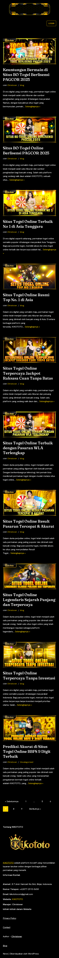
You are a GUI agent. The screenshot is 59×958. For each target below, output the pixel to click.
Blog (5, 945)
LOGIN (51, 23)
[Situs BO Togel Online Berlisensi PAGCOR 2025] (29, 129)
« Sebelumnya (11, 801)
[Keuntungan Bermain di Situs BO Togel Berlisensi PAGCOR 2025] (29, 51)
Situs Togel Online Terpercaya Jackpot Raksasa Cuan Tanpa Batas (28, 373)
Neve (5, 953)
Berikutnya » (35, 808)
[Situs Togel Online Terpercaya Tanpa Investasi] (29, 655)
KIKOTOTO (8, 862)
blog (22, 85)
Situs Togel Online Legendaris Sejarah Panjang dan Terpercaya (29, 599)
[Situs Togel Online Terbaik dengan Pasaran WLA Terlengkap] (29, 424)
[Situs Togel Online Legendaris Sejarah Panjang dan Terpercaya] (29, 576)
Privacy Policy (9, 918)
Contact (6, 927)
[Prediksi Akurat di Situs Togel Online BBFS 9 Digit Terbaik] (29, 728)
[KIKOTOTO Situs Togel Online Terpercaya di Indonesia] (29, 9)
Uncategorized (26, 762)
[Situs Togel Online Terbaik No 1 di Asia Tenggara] (29, 203)
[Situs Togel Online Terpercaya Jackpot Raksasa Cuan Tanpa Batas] (29, 350)
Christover (12, 85)
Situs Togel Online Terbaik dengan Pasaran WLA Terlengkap (28, 448)
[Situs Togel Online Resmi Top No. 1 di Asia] (29, 276)
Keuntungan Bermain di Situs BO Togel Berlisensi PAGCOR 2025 (26, 74)
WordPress (33, 953)
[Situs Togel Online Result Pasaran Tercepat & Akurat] (29, 503)
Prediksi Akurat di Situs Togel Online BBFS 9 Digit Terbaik (26, 751)
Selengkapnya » (32, 106)
